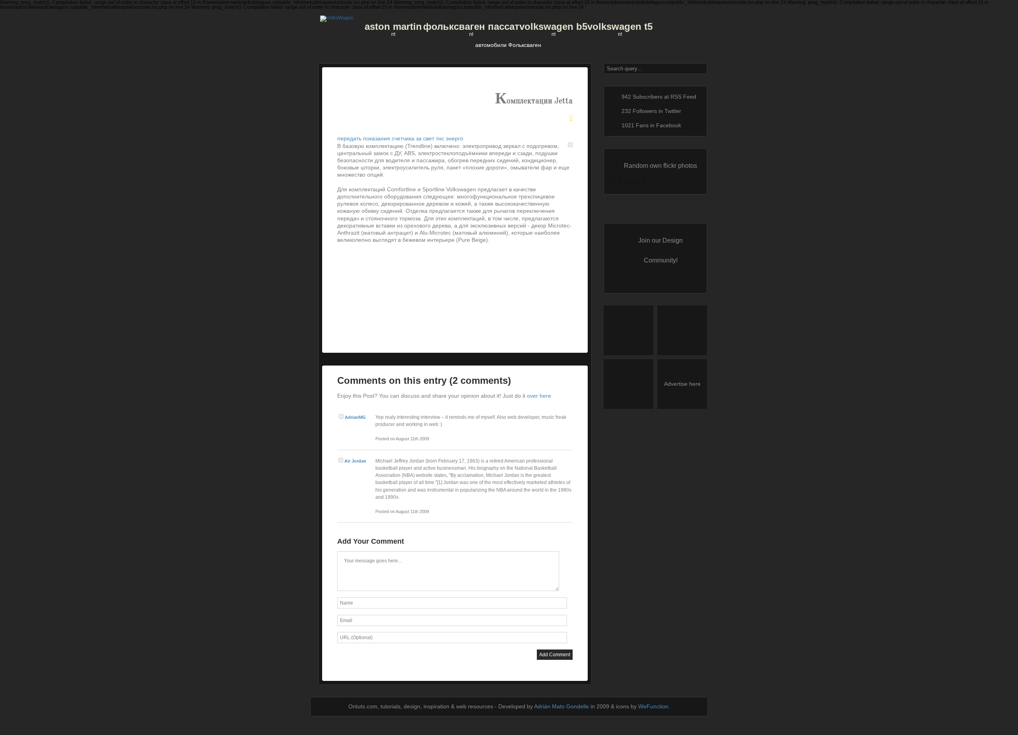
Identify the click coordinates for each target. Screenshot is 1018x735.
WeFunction (653, 706)
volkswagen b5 (553, 26)
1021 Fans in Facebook (651, 125)
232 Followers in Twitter (651, 111)
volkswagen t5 (620, 26)
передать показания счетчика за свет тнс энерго (400, 138)
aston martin (393, 26)
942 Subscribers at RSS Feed (659, 96)
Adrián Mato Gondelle (561, 706)
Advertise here (682, 384)
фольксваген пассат (471, 26)
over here (539, 396)
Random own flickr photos (660, 165)
